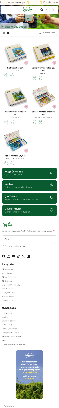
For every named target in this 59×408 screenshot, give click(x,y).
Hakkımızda (7, 313)
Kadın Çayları (8, 289)
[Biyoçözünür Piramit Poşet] (12, 75)
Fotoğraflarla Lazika (10, 333)
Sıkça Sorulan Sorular (11, 337)
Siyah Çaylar (7, 269)
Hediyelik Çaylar (9, 293)
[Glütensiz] (6, 75)
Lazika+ (5, 317)
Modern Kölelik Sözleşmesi (13, 344)
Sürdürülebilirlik (9, 321)
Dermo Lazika (8, 301)
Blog (4, 340)
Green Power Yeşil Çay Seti (15, 113)
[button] (7, 10)
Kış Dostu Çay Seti (15, 68)
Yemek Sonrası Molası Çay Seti (43, 69)
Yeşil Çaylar (7, 273)
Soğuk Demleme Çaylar (12, 285)
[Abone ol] (54, 242)
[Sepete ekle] (26, 63)
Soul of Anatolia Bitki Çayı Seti (43, 113)
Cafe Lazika (7, 325)
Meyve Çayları (8, 297)
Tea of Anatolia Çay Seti (15, 156)
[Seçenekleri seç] (54, 107)
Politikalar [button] (8, 406)
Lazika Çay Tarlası (10, 329)
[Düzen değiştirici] (3, 33)
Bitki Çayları (7, 281)
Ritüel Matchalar (9, 277)
